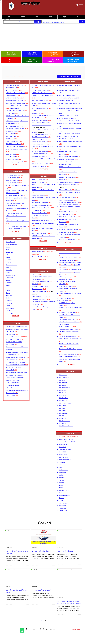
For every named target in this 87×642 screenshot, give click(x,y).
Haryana (8, 259)
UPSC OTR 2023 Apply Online (73, 60)
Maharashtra (9, 277)
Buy (10, 59)
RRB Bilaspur (62, 390)
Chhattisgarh (9, 252)
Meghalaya (9, 282)
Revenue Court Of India (12, 385)
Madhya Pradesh (11, 275)
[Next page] (48, 620)
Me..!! (11, 61)
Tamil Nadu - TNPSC (64, 495)
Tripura (8, 305)
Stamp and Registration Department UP (17, 390)
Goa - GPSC (62, 452)
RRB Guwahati (63, 400)
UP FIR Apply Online (73, 54)
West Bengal (9, 313)
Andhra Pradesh (10, 242)
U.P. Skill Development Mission (14, 375)
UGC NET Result (12, 154)
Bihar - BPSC (62, 447)
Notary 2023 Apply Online (32, 54)
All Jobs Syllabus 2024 (31, 60)
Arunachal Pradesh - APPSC (67, 442)
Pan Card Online (12, 393)
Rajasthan (9, 295)
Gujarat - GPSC (63, 454)
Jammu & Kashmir (11, 265)
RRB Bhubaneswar (64, 387)
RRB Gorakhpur (63, 398)
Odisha (8, 290)
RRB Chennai (62, 395)
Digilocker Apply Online (11, 54)
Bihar (7, 249)
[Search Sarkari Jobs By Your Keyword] (82, 21)
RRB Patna (62, 415)
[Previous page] (38, 620)
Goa (7, 254)
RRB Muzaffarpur (64, 413)
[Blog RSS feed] (27, 629)
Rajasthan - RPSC (64, 490)
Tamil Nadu (9, 300)
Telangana (9, 303)
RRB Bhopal (62, 385)
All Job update (7, 19)
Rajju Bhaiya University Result (16, 85)
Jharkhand (9, 267)
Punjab (8, 293)
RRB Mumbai (62, 410)
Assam (8, 247)
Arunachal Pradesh (11, 244)
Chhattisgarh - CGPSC (65, 449)
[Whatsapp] (22, 630)
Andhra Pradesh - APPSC (66, 439)
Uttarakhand (9, 310)
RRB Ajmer (62, 380)
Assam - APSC (63, 444)
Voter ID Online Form (12, 388)
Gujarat (8, 257)
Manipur (8, 280)
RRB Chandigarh (63, 393)
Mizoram (8, 285)
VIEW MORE (15, 231)
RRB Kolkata (62, 405)
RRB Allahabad (63, 375)
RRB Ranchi (62, 418)
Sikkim (8, 298)
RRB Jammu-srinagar (65, 403)
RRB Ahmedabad (63, 377)
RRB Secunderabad (64, 421)
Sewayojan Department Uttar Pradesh (16, 372)
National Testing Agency (13, 382)
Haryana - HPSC (63, 457)
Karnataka (9, 270)
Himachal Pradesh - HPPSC (67, 459)
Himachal (9, 262)
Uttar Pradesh (10, 308)
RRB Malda (62, 408)
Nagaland (9, 288)
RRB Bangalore (63, 382)
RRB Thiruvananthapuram (66, 426)
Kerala (8, 272)
